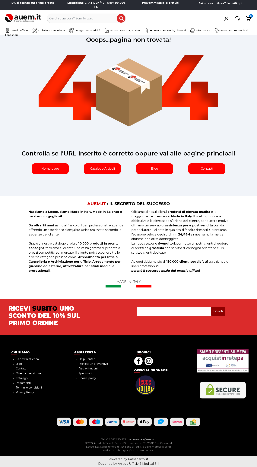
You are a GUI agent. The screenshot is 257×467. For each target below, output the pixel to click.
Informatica (202, 30)
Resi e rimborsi (88, 368)
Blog (154, 168)
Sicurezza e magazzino (124, 30)
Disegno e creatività (87, 30)
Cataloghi (22, 378)
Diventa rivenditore (28, 373)
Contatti (207, 168)
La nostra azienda (27, 359)
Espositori (11, 34)
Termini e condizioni (29, 387)
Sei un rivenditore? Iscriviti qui (220, 3)
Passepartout (138, 459)
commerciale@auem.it (142, 439)
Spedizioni (85, 373)
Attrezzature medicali (234, 30)
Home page (50, 168)
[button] (121, 18)
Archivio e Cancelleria (51, 30)
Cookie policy (87, 378)
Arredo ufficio (19, 30)
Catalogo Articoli (102, 168)
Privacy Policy (25, 392)
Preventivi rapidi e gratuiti (160, 3)
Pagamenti (23, 383)
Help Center (87, 359)
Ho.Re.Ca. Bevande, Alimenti (167, 30)
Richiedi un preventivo (93, 363)
